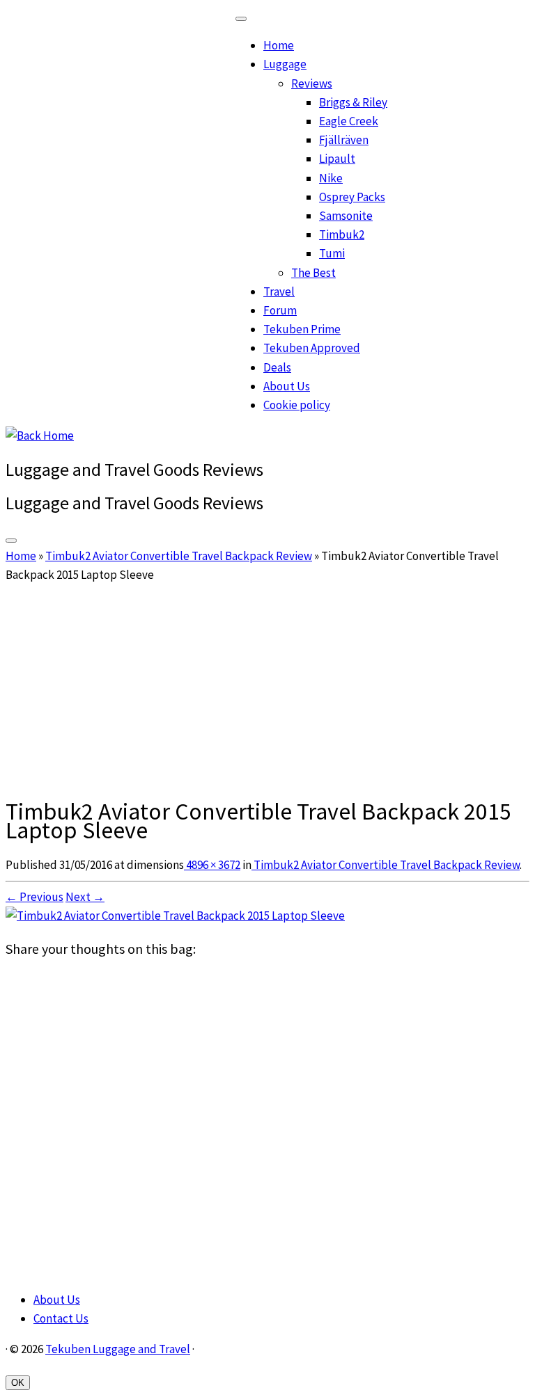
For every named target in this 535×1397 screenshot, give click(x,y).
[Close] (241, 19)
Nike (331, 178)
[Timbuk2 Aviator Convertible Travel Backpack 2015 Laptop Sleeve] (175, 915)
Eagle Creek (348, 121)
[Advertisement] (267, 688)
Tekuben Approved (311, 348)
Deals (277, 367)
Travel (279, 291)
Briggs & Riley (353, 102)
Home (278, 45)
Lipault (337, 158)
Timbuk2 (341, 234)
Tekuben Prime (302, 329)
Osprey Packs (352, 197)
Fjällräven (344, 139)
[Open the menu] (11, 540)
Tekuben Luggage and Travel (117, 1349)
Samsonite (346, 215)
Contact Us (60, 1318)
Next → (84, 896)
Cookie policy (296, 405)
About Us (286, 386)
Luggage (285, 64)
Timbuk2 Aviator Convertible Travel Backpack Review (178, 556)
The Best (313, 272)
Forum (280, 310)
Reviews (311, 83)
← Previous (34, 896)
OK (17, 1383)
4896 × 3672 (212, 864)
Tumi (332, 253)
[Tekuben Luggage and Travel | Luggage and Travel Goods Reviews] (40, 435)
